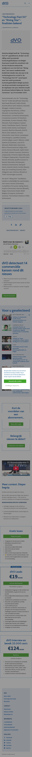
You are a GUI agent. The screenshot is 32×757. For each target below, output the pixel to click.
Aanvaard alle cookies (15, 381)
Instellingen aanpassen (12, 385)
